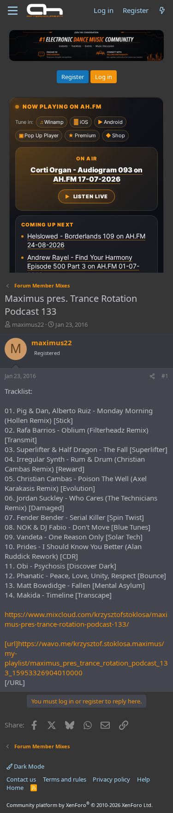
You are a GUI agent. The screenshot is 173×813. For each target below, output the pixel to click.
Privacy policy (111, 779)
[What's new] (162, 10)
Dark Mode (28, 766)
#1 (164, 376)
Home (15, 787)
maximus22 (28, 324)
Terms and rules (64, 779)
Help (143, 779)
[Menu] (13, 10)
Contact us (21, 779)
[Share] (152, 376)
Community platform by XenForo (79, 804)
